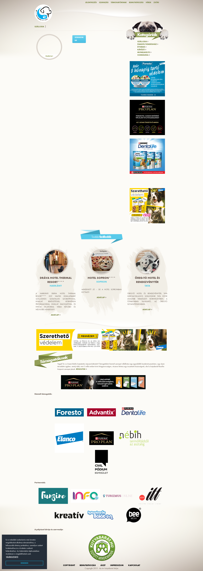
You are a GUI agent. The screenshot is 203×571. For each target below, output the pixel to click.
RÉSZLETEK (81, 369)
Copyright (69, 565)
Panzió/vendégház (147, 44)
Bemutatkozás (136, 2)
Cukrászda (143, 55)
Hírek (148, 2)
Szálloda (142, 41)
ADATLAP (55, 315)
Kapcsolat (134, 565)
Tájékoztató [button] (12, 557)
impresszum (116, 565)
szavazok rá (79, 38)
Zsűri (156, 2)
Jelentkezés (91, 2)
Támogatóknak (119, 2)
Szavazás (103, 2)
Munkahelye (143, 52)
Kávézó (141, 49)
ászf (102, 565)
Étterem (141, 47)
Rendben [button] (24, 563)
